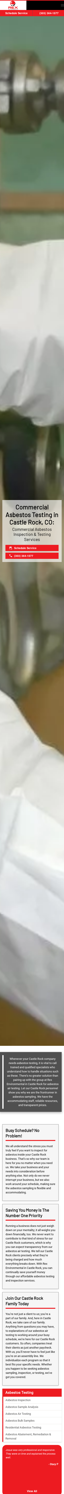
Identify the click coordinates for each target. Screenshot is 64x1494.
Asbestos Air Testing (18, 1413)
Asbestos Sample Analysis (21, 1407)
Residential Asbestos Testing (23, 1427)
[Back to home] (13, 5)
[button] (62, 5)
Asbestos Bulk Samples (19, 1420)
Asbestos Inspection (18, 1400)
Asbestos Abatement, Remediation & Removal (28, 1436)
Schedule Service (16, 13)
